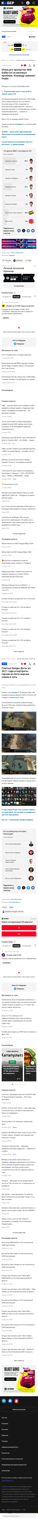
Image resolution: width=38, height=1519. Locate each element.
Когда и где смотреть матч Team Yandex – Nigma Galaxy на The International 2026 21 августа (17, 1338)
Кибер (3, 60)
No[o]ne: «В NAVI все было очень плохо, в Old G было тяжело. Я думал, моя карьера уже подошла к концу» (19, 1135)
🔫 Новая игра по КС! (10, 484)
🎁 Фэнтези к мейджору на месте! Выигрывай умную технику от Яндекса (16, 561)
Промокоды (6, 1471)
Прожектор (5, 1453)
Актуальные (26, 297)
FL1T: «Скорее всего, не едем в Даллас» (16, 355)
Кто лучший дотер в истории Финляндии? (14, 832)
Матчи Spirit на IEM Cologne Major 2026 (16, 552)
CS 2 (7, 60)
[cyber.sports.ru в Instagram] (16, 1401)
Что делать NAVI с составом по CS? (17, 151)
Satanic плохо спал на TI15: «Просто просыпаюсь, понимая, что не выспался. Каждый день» (17, 1221)
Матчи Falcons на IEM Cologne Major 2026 (17, 543)
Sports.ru (6, 1486)
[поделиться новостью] (34, 65)
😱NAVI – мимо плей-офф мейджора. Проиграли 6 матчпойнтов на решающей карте (18, 134)
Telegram (12, 255)
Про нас (4, 1418)
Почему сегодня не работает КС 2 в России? (18, 599)
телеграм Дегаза (14, 902)
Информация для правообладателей (14, 1465)
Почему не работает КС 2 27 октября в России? (16, 619)
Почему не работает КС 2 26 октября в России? (16, 630)
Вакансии (5, 1435)
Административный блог (10, 1447)
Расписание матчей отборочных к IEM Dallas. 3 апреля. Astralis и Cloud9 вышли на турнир (18, 378)
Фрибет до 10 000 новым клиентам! (20, 306)
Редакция (5, 1423)
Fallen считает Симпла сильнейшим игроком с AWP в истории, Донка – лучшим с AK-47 (18, 450)
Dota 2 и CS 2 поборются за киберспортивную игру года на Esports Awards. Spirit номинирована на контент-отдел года (17, 1019)
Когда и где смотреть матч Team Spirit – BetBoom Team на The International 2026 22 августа (18, 1313)
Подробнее (14, 1502)
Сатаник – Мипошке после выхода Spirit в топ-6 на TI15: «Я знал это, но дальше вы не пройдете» (18, 1183)
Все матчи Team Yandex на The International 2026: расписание (18, 1265)
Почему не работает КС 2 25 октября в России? (16, 641)
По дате (6, 297)
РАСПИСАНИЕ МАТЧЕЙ (9, 31)
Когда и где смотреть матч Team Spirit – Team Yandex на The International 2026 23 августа (19, 1290)
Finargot (18, 778)
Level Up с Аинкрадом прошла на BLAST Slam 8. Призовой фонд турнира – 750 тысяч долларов (19, 1096)
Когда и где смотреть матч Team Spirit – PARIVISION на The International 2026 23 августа (17, 1278)
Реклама (4, 1441)
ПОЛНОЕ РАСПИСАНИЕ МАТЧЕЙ (19, 55)
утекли (14, 692)
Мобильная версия (19, 1409)
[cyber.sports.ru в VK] (10, 1401)
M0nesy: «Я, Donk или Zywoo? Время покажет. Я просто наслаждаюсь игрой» (17, 461)
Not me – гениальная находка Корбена (17, 820)
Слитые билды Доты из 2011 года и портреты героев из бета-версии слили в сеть (26, 659)
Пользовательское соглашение (12, 1459)
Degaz (11, 707)
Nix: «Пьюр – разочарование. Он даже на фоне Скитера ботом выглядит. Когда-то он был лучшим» (18, 1196)
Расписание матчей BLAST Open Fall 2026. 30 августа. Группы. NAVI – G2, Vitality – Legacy (19, 439)
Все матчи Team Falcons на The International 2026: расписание (18, 1326)
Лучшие (16, 297)
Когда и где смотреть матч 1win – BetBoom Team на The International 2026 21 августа (18, 1350)
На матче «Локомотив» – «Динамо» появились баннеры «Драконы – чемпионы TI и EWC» (19, 1148)
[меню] (33, 3)
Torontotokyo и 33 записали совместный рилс (17, 1122)
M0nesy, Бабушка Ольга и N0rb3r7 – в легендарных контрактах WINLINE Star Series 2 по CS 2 (18, 587)
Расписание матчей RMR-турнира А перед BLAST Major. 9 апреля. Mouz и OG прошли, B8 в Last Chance (18, 365)
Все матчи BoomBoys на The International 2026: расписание (17, 1301)
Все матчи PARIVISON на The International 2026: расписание (17, 1243)
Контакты (5, 1429)
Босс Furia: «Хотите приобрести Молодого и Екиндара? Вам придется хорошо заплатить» (19, 507)
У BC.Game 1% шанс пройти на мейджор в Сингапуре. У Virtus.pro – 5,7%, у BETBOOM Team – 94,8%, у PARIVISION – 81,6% (18, 473)
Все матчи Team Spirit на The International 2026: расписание (17, 1254)
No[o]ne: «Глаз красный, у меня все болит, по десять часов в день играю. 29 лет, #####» (18, 1209)
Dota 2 (8, 659)
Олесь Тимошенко (17, 253)
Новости (12, 60)
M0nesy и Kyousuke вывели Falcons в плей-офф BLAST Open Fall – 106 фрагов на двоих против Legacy (18, 495)
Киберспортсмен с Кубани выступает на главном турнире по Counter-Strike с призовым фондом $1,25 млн (17, 574)
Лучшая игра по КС (13, 955)
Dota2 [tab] (9, 36)
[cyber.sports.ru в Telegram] (4, 1401)
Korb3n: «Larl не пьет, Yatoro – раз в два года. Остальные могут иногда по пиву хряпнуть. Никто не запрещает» (18, 1110)
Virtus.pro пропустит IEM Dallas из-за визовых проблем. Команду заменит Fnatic (26, 60)
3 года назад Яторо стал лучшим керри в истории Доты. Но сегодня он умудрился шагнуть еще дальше (18, 812)
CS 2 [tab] (4, 36)
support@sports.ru (7, 1481)
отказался (19, 124)
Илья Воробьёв (16, 899)
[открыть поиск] (22, 2)
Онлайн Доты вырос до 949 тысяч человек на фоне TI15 (19, 1033)
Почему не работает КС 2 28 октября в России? (16, 608)
